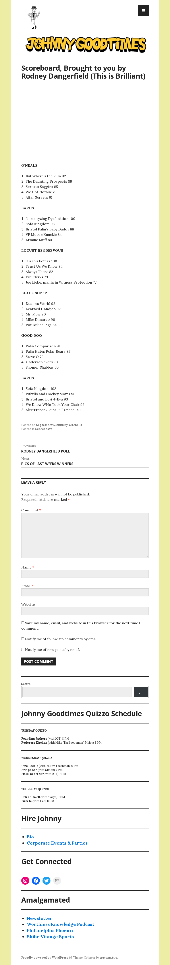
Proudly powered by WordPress (44, 957)
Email (27, 586)
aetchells (75, 425)
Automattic (108, 957)
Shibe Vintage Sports (50, 936)
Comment (31, 510)
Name (27, 567)
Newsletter (39, 918)
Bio (30, 836)
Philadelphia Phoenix (50, 930)
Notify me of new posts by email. (52, 649)
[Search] (141, 692)
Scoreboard (44, 429)
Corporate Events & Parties (57, 843)
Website (28, 604)
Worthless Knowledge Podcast (60, 924)
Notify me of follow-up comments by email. (61, 639)
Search (26, 684)
